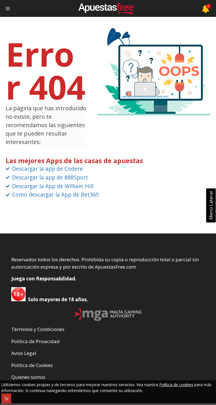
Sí (6, 398)
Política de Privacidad (35, 341)
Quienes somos (28, 377)
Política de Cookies (32, 365)
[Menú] (7, 8)
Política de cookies (176, 384)
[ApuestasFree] (105, 8)
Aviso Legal (23, 353)
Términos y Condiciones (37, 329)
